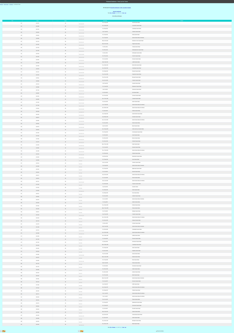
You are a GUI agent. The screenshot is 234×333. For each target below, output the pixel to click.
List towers (11, 4)
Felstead (1, 4)
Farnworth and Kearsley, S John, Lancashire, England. (120, 7)
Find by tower (6, 4)
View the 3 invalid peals (117, 11)
